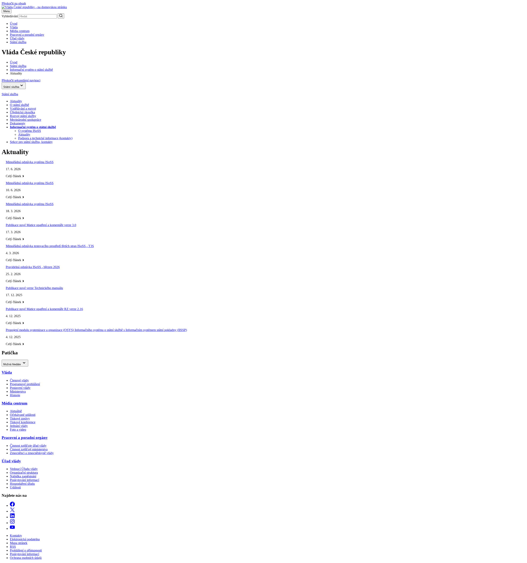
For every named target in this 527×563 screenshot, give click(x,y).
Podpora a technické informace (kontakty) (45, 138)
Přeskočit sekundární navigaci (21, 80)
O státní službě (19, 105)
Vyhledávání (10, 16)
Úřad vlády (17, 38)
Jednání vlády (19, 426)
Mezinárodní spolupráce (25, 119)
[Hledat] (61, 16)
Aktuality (16, 101)
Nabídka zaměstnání (23, 476)
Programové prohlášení (25, 384)
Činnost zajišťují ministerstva (29, 449)
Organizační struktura (24, 472)
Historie (15, 395)
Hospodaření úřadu (22, 483)
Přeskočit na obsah (14, 3)
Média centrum (19, 31)
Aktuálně (16, 411)
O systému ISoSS (29, 131)
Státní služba (18, 42)
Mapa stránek (18, 543)
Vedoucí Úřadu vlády (24, 469)
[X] (12, 511)
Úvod (13, 23)
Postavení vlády (20, 388)
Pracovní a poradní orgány (27, 34)
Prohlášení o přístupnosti (26, 550)
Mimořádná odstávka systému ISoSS (30, 162)
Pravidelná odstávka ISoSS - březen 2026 (33, 267)
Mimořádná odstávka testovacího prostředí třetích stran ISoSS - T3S (50, 246)
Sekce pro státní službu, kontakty (31, 142)
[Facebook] (12, 505)
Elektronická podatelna (25, 539)
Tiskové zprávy (20, 418)
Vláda (14, 27)
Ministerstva (18, 391)
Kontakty (16, 535)
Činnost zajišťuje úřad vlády (28, 445)
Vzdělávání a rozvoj (23, 108)
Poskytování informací (24, 480)
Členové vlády (19, 380)
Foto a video (18, 429)
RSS (13, 546)
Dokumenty (17, 123)
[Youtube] (12, 528)
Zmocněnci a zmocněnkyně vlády (32, 453)
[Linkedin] (12, 517)
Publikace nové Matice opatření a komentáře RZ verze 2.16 (44, 309)
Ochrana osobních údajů (26, 558)
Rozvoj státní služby (23, 116)
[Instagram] (12, 523)
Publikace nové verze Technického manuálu (34, 288)
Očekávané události (22, 414)
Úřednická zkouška (22, 112)
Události (15, 487)
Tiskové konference (22, 422)
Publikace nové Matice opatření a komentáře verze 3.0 (41, 225)
